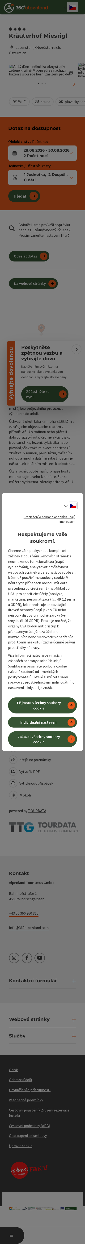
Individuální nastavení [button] (39, 722)
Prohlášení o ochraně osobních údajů (49, 517)
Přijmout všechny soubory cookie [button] (39, 705)
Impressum (67, 521)
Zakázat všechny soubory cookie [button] (39, 739)
